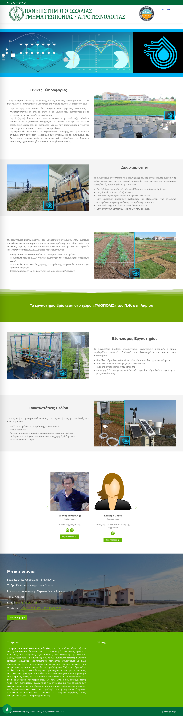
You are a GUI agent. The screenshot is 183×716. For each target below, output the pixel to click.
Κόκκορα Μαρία (113, 515)
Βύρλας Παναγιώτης (70, 515)
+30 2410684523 (51, 608)
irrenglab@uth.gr (26, 602)
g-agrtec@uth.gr (169, 711)
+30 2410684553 (31, 608)
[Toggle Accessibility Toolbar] (7, 709)
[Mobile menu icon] (174, 14)
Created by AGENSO (55, 711)
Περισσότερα (68, 536)
